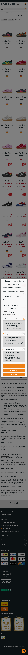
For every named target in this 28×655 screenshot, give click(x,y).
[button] (24, 651)
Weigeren (14, 374)
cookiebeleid (12, 314)
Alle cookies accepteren (14, 365)
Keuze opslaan (14, 370)
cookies (5, 311)
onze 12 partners (20, 291)
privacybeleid (5, 314)
